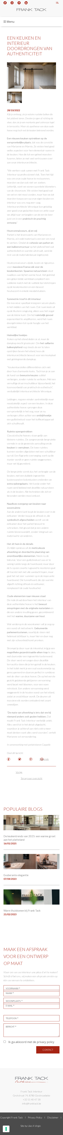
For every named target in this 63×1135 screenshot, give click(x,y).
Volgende (44, 759)
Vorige (19, 772)
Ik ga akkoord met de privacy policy (31, 1042)
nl (57, 2)
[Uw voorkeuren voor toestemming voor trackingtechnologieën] (6, 1129)
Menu (10, 22)
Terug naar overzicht (31, 778)
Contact (48, 1049)
